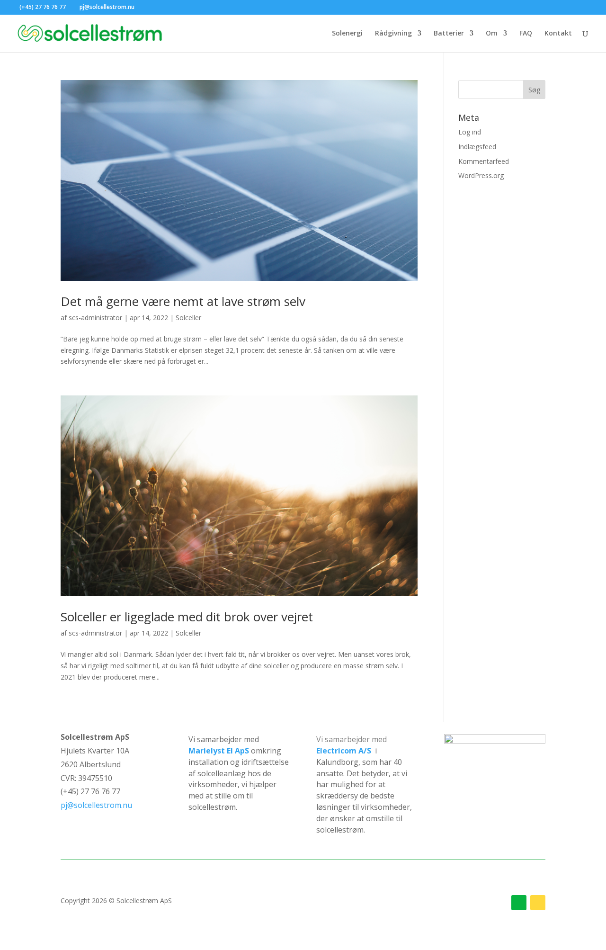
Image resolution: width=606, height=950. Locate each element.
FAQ (525, 33)
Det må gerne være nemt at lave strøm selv (183, 301)
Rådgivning (393, 33)
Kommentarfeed (483, 161)
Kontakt (558, 33)
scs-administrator (95, 317)
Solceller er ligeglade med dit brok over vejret (187, 616)
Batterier (449, 33)
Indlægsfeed (477, 146)
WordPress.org (481, 175)
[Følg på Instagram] (537, 902)
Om (492, 33)
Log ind (469, 131)
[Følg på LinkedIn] (518, 902)
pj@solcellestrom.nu (96, 805)
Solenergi (347, 33)
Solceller (188, 317)
